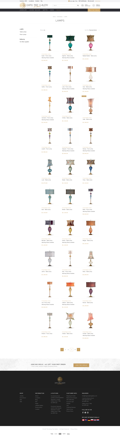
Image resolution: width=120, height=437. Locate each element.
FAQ (36, 401)
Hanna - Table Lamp (67, 240)
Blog (36, 399)
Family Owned (98, 5)
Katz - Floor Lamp (66, 271)
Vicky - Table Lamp (87, 180)
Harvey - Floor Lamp (88, 149)
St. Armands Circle (55, 396)
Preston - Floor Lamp (47, 333)
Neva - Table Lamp (87, 271)
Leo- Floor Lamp (46, 302)
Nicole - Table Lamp (88, 302)
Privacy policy (38, 407)
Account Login (70, 401)
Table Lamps (23, 32)
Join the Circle (94, 10)
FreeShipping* (88, 5)
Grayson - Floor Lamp (67, 149)
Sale (59, 10)
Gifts (45, 10)
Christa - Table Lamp (67, 117)
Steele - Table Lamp (67, 180)
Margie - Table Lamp (88, 240)
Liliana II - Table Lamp (67, 302)
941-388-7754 (54, 413)
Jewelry (23, 10)
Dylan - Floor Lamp (46, 55)
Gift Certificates (82, 1)
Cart (67, 405)
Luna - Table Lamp (46, 180)
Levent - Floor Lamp (47, 149)
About (36, 396)
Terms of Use (69, 409)
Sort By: (87, 30)
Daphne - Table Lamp (67, 55)
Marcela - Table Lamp (47, 240)
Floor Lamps (23, 34)
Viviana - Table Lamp (67, 333)
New (52, 10)
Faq (41, 1)
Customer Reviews (71, 407)
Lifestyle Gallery (39, 405)
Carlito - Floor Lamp (47, 87)
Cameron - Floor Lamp (47, 117)
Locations (31, 1)
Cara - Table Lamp (87, 87)
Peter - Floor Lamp (87, 209)
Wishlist (68, 403)
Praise (36, 403)
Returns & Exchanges (71, 397)
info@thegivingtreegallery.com (89, 396)
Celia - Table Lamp (87, 119)
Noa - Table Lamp (46, 209)
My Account (91, 1)
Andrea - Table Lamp (88, 333)
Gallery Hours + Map (56, 401)
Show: (41, 30)
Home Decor (35, 10)
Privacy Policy (69, 411)
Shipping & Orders (70, 396)
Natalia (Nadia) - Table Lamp (90, 55)
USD (23, 1)
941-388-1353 (54, 402)
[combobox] (66, 5)
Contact (37, 1)
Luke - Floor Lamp (66, 87)
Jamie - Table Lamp (46, 271)
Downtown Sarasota (56, 406)
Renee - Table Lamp (67, 209)
